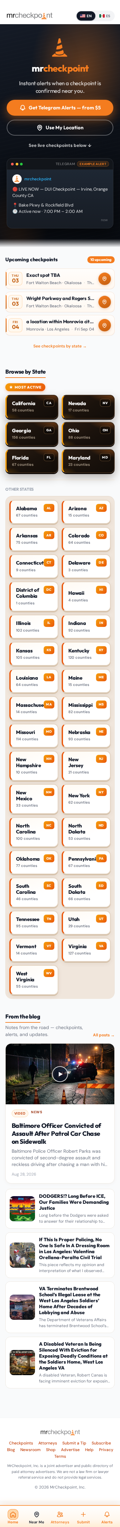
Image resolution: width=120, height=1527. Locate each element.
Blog (11, 1449)
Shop (51, 1449)
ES (108, 16)
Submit (83, 1522)
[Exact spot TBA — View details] (60, 279)
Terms (60, 1456)
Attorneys (47, 1443)
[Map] (104, 279)
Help (89, 1449)
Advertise (70, 1449)
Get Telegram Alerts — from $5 (65, 107)
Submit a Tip (74, 1443)
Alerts (107, 1522)
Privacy (106, 1449)
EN (89, 16)
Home (13, 1522)
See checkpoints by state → (60, 346)
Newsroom (30, 1449)
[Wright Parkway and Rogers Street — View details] (60, 302)
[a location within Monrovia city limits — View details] (60, 325)
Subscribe (101, 1443)
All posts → (104, 1035)
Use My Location (65, 127)
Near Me (36, 1522)
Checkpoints (21, 1443)
